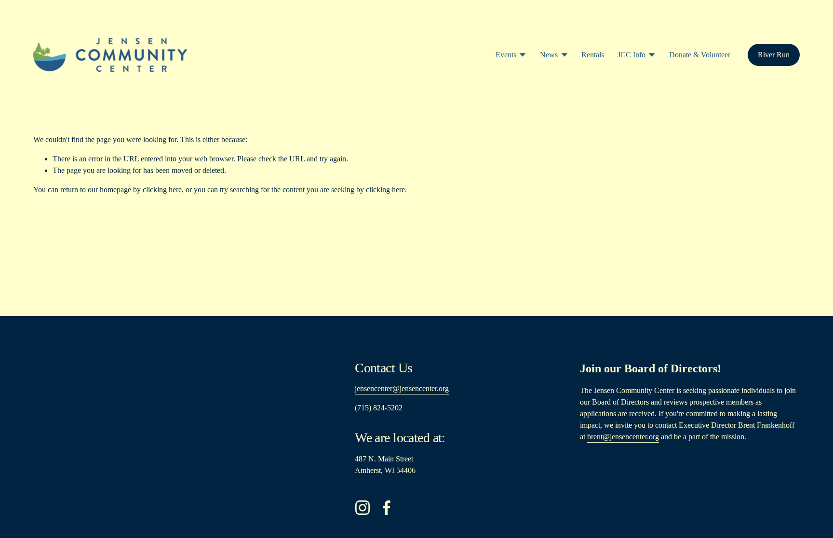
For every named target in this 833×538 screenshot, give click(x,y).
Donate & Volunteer (699, 55)
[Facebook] (386, 507)
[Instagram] (362, 507)
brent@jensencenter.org (623, 437)
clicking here (162, 189)
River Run (774, 55)
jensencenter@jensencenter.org (402, 388)
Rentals (592, 55)
